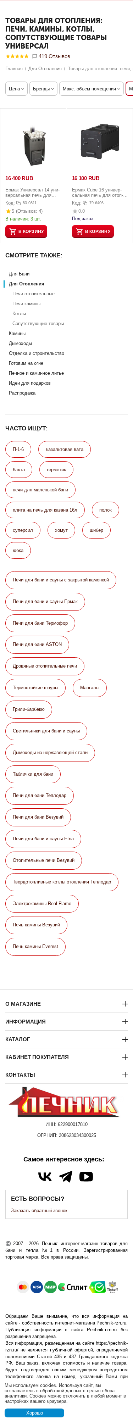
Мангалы (89, 687)
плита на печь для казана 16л (45, 510)
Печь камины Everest (35, 946)
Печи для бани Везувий (38, 817)
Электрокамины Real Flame (42, 903)
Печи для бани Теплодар (39, 795)
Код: (10, 203)
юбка (18, 550)
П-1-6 (18, 449)
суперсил (23, 530)
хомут (61, 530)
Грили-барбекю (29, 709)
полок (105, 510)
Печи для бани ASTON (37, 644)
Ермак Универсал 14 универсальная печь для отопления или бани (32, 192)
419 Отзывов (53, 56)
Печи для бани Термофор (40, 623)
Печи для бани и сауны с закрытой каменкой (61, 579)
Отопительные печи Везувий (43, 860)
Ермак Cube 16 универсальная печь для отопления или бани (97, 192)
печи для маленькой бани (40, 489)
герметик (56, 469)
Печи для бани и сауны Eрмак (45, 601)
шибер (96, 530)
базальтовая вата (64, 449)
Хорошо (34, 1413)
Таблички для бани (33, 774)
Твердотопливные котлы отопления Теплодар (62, 882)
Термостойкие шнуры (35, 687)
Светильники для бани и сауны (46, 731)
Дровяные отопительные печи (45, 666)
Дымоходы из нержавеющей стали (50, 752)
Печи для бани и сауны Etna (43, 838)
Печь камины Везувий (36, 924)
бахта (19, 469)
